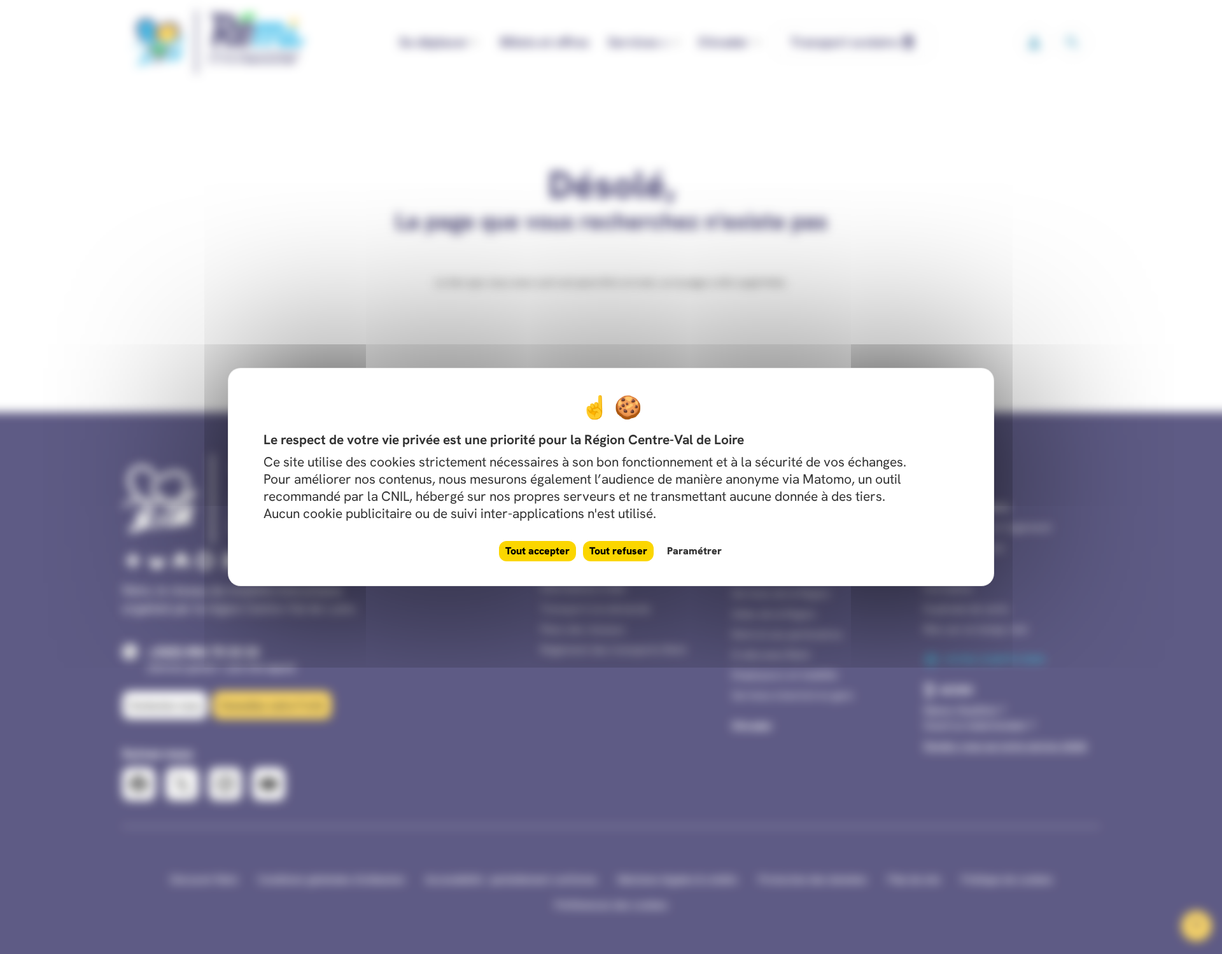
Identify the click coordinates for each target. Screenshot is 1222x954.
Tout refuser (618, 551)
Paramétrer (694, 551)
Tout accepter (537, 551)
